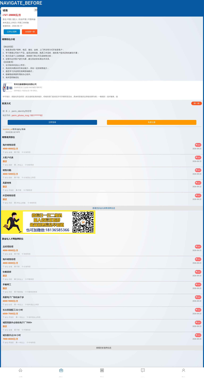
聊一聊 (196, 103)
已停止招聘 (12, 32)
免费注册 (151, 122)
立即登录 (52, 122)
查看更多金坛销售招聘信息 (103, 208)
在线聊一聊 (30, 32)
